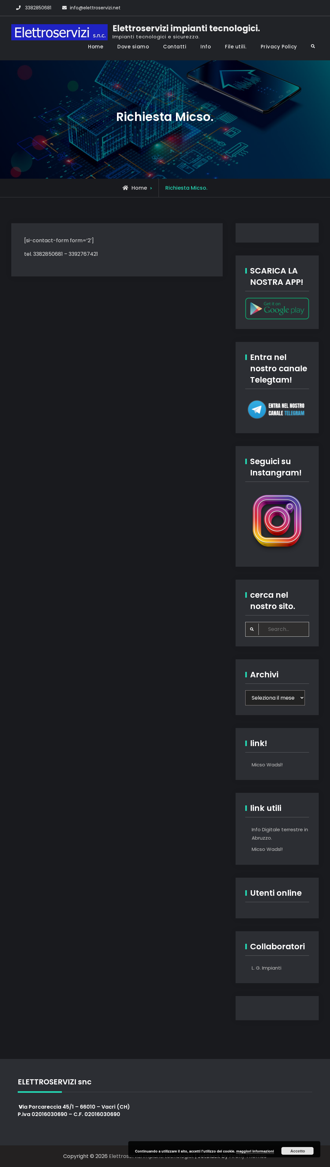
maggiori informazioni (255, 1151)
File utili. (236, 46)
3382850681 (38, 8)
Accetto (297, 1151)
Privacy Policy (279, 46)
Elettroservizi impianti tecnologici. (186, 28)
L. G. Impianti (266, 967)
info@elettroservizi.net (95, 8)
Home (95, 46)
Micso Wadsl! (267, 764)
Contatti (174, 46)
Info (205, 46)
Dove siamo (133, 46)
